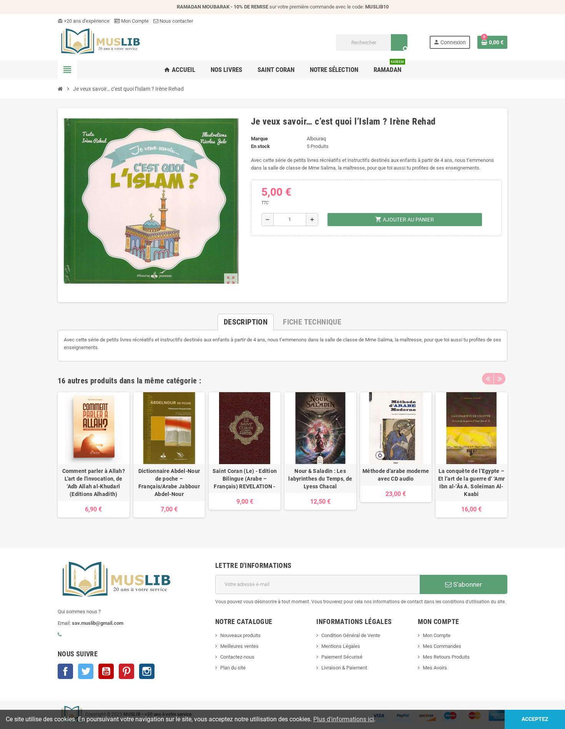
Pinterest (126, 671)
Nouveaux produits (240, 635)
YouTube (106, 671)
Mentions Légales (340, 646)
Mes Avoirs (435, 668)
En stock (260, 146)
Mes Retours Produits (446, 657)
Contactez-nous (237, 657)
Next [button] (499, 378)
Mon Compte (134, 21)
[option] (93, 458)
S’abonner (467, 584)
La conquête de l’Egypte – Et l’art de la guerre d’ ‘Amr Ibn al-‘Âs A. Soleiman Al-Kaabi (471, 482)
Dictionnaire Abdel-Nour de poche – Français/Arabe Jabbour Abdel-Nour (169, 482)
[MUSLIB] (99, 42)
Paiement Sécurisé (341, 657)
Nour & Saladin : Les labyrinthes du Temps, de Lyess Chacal (320, 478)
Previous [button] (488, 378)
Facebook (65, 671)
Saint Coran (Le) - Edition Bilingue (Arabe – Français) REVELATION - (245, 478)
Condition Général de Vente (350, 635)
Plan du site (233, 668)
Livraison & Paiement (344, 668)
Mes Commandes (442, 646)
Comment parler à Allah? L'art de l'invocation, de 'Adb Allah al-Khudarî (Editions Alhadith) (93, 482)
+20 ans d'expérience (84, 21)
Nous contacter (175, 21)
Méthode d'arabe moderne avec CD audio (395, 475)
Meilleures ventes (239, 646)
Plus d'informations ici (343, 719)
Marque (259, 138)
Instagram (147, 671)
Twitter (85, 671)
